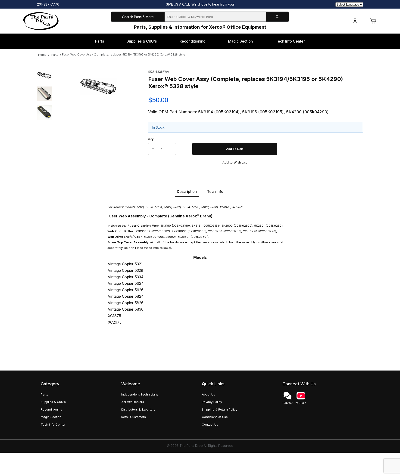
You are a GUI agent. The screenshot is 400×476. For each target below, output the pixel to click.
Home (42, 54)
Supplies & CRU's (53, 402)
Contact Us (210, 424)
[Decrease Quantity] (153, 149)
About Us (208, 394)
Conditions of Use (215, 417)
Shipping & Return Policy (219, 409)
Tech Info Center (53, 424)
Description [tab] (187, 191)
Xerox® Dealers (132, 402)
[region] (44, 116)
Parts (54, 54)
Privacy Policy (212, 402)
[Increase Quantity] (171, 149)
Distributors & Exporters (138, 409)
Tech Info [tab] (215, 191)
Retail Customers (133, 417)
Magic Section (51, 417)
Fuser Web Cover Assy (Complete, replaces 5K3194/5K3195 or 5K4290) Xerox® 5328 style (123, 54)
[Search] (277, 17)
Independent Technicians (139, 394)
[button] (44, 75)
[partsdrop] (40, 21)
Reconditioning (51, 409)
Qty (151, 139)
